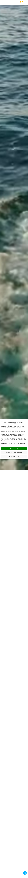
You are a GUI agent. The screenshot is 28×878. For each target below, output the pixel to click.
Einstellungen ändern (14, 456)
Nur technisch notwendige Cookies (14, 452)
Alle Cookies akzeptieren (14, 448)
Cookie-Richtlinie (4, 446)
